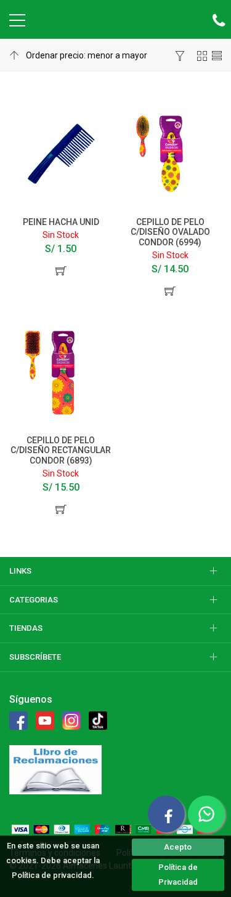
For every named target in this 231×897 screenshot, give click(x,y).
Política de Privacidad (178, 875)
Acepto (178, 847)
